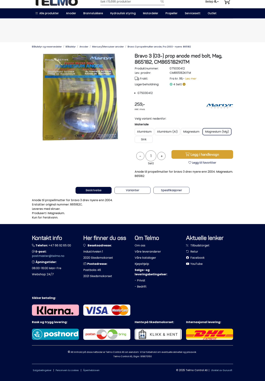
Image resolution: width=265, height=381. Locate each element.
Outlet (212, 13)
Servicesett (192, 13)
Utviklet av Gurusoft (221, 370)
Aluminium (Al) (167, 132)
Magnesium (191, 132)
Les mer (190, 78)
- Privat (140, 280)
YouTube (196, 264)
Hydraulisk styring (123, 13)
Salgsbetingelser (42, 370)
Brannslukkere (93, 13)
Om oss (140, 245)
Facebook (197, 258)
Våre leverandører (148, 251)
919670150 (146, 356)
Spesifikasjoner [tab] (171, 190)
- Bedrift (141, 286)
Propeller (171, 13)
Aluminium (144, 132)
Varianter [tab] (132, 190)
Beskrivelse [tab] (93, 190)
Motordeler (150, 13)
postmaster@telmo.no (48, 256)
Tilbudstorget (199, 245)
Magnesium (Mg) (217, 132)
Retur (194, 251)
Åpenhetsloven (91, 370)
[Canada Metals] (219, 106)
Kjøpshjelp (142, 264)
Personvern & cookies (67, 370)
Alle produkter (48, 13)
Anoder (71, 13)
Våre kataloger (145, 258)
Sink (144, 139)
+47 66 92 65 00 (59, 245)
